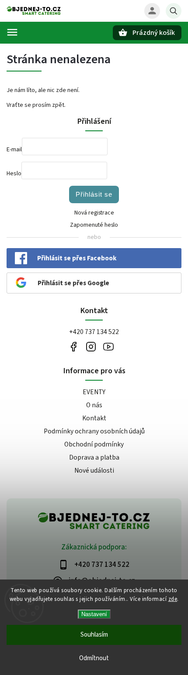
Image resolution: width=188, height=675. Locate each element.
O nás (94, 405)
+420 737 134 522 (94, 332)
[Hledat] (173, 11)
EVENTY (94, 392)
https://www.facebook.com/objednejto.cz (73, 346)
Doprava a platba (94, 457)
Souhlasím (94, 634)
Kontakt (94, 418)
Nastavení (94, 614)
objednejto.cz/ (90, 346)
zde (173, 599)
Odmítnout (94, 658)
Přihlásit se (94, 194)
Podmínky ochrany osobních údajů (94, 431)
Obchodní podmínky (94, 444)
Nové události (94, 470)
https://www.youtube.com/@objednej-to (108, 346)
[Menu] (12, 32)
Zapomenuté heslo (94, 225)
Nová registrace (94, 212)
